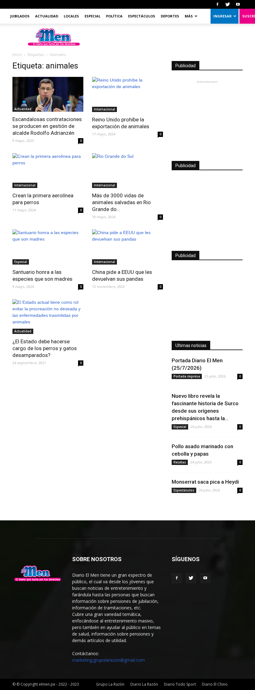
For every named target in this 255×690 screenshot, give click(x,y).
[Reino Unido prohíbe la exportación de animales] (127, 94)
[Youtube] (238, 4)
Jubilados (20, 16)
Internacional (104, 109)
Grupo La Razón (110, 684)
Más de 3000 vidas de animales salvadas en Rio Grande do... (121, 202)
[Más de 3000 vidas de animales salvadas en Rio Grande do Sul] (127, 170)
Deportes (170, 16)
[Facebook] (217, 4)
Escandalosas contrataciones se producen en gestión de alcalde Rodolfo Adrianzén (47, 126)
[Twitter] (227, 4)
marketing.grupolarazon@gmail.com (108, 660)
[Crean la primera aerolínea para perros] (47, 170)
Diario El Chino (215, 684)
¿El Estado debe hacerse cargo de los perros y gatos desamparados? (44, 348)
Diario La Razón (144, 684)
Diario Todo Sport (180, 684)
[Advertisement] (207, 116)
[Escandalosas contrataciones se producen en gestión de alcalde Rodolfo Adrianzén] (47, 94)
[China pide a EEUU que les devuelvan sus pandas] (127, 247)
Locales (71, 16)
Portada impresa (187, 376)
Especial (92, 16)
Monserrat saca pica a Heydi (205, 482)
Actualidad (46, 16)
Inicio (17, 54)
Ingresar (222, 16)
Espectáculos (141, 16)
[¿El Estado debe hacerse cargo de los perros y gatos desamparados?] (47, 316)
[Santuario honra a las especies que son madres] (47, 247)
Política (114, 16)
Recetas (180, 462)
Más (189, 16)
